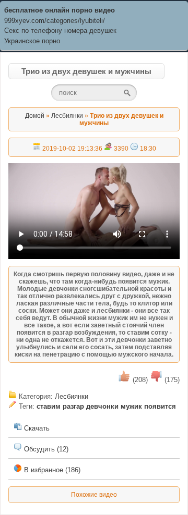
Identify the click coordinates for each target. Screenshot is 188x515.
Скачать (36, 428)
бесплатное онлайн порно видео (59, 10)
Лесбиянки (67, 115)
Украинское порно (32, 41)
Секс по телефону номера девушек (60, 30)
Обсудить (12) (45, 449)
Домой (34, 115)
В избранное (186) (51, 470)
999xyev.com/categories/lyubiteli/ (54, 20)
